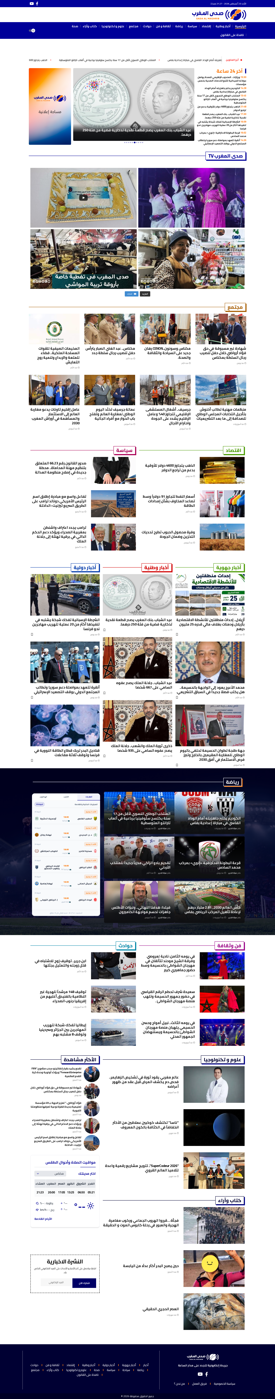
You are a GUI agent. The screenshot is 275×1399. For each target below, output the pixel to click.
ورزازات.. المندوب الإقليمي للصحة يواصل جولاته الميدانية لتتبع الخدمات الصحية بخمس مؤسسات (221, 80)
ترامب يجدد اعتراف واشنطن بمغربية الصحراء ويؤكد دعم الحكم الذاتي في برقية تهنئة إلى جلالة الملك (59, 534)
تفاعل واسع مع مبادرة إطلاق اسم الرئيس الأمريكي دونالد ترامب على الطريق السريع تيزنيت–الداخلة (59, 501)
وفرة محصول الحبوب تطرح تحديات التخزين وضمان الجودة (168, 534)
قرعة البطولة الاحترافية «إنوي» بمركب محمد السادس (222, 134)
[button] (42, 30)
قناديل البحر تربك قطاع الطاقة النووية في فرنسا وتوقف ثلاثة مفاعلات (67, 752)
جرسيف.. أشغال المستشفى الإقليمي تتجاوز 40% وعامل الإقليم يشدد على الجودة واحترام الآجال (168, 416)
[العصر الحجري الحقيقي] (214, 1311)
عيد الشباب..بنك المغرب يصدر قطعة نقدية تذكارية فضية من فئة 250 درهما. (224, 116)
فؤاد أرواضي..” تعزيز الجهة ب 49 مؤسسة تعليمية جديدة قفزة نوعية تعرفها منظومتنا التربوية (56, 1106)
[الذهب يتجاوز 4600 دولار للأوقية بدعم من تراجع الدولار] (222, 470)
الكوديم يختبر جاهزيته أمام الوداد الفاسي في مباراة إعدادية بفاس (225, 90)
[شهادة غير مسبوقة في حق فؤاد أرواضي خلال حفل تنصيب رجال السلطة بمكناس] (220, 329)
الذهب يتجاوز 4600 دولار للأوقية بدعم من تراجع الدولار (119, 60)
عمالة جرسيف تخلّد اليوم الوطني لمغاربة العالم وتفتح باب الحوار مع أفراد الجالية (112, 414)
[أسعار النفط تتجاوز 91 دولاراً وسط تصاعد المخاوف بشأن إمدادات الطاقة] (222, 503)
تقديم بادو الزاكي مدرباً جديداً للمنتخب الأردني (140, 865)
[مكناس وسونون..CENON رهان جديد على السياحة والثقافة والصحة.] (165, 329)
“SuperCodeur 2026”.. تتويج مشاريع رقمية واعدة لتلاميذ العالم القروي (142, 1168)
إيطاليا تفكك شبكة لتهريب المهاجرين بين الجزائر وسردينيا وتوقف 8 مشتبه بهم (62, 1029)
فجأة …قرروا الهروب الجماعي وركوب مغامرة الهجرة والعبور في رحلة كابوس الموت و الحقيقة (141, 1222)
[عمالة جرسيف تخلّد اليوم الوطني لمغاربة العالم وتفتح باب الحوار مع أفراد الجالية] (109, 390)
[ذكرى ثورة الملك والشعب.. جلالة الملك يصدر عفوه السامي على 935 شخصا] (137, 721)
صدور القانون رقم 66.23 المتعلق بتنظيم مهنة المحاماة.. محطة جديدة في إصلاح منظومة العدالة (60, 468)
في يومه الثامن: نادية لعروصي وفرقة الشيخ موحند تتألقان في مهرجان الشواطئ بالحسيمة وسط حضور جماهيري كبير (168, 963)
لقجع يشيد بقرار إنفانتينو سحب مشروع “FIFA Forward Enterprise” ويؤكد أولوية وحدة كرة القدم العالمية (56, 1072)
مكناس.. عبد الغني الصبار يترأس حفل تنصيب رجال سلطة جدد (110, 350)
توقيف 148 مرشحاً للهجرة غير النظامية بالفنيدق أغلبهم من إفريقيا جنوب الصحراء (63, 996)
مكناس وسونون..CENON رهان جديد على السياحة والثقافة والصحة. (167, 353)
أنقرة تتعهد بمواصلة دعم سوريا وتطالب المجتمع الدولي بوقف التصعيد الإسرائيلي (222, 142)
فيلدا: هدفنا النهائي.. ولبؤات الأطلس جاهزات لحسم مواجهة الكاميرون (141, 909)
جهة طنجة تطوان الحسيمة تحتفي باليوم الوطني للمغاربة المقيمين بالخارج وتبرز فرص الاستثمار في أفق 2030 (212, 755)
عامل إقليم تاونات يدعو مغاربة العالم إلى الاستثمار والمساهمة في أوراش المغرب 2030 (55, 416)
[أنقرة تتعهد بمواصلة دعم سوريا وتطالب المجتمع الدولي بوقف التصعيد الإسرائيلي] (133, 104)
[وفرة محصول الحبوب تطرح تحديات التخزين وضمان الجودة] (222, 537)
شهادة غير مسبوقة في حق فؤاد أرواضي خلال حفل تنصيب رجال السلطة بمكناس (223, 353)
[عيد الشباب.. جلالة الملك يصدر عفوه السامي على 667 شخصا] (137, 658)
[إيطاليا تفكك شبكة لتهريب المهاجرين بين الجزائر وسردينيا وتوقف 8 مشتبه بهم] (113, 1032)
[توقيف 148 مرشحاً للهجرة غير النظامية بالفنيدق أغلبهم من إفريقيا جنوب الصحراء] (113, 999)
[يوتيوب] (32, 3)
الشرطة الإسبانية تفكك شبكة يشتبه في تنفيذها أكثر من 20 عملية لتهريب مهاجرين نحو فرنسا (221, 125)
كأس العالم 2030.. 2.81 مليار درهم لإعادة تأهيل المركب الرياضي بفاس (213, 909)
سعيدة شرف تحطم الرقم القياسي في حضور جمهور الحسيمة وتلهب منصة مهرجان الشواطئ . (168, 996)
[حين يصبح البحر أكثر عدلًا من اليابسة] (214, 1268)
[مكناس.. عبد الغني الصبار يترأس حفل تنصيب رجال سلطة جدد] (109, 329)
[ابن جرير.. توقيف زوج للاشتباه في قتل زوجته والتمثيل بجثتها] (113, 965)
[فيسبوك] (37, 3)
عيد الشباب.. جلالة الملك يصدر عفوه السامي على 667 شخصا (144, 685)
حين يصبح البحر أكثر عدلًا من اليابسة (151, 1265)
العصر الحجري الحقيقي (161, 1309)
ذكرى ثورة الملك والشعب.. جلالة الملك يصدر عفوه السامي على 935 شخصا (141, 748)
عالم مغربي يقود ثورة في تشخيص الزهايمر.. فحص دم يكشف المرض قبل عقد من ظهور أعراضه (144, 1082)
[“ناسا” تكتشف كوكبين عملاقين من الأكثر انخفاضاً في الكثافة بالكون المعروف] (214, 1127)
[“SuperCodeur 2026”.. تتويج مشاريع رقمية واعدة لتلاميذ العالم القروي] (214, 1170)
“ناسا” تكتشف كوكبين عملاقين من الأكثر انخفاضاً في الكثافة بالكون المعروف (146, 1125)
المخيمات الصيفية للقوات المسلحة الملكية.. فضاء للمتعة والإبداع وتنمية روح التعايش (58, 355)
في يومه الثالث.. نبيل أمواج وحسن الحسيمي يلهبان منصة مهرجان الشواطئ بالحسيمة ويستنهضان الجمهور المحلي (168, 1029)
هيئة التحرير (232, 828)
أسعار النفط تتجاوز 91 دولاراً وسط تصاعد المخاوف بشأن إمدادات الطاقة (169, 501)
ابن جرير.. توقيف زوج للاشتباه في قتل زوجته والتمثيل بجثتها (60, 963)
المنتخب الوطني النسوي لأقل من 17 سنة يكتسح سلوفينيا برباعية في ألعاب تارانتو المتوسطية (207, 60)
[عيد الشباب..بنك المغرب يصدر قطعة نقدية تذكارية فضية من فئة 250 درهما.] (137, 595)
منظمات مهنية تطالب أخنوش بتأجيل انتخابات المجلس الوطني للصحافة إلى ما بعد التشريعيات (221, 414)
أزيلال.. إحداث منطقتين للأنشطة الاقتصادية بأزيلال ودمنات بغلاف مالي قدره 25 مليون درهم (210, 624)
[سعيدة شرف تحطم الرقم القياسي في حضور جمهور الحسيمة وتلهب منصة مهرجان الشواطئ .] (222, 999)
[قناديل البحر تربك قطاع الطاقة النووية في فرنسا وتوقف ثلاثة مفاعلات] (65, 725)
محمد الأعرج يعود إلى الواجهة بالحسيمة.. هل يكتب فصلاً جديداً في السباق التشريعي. (210, 689)
